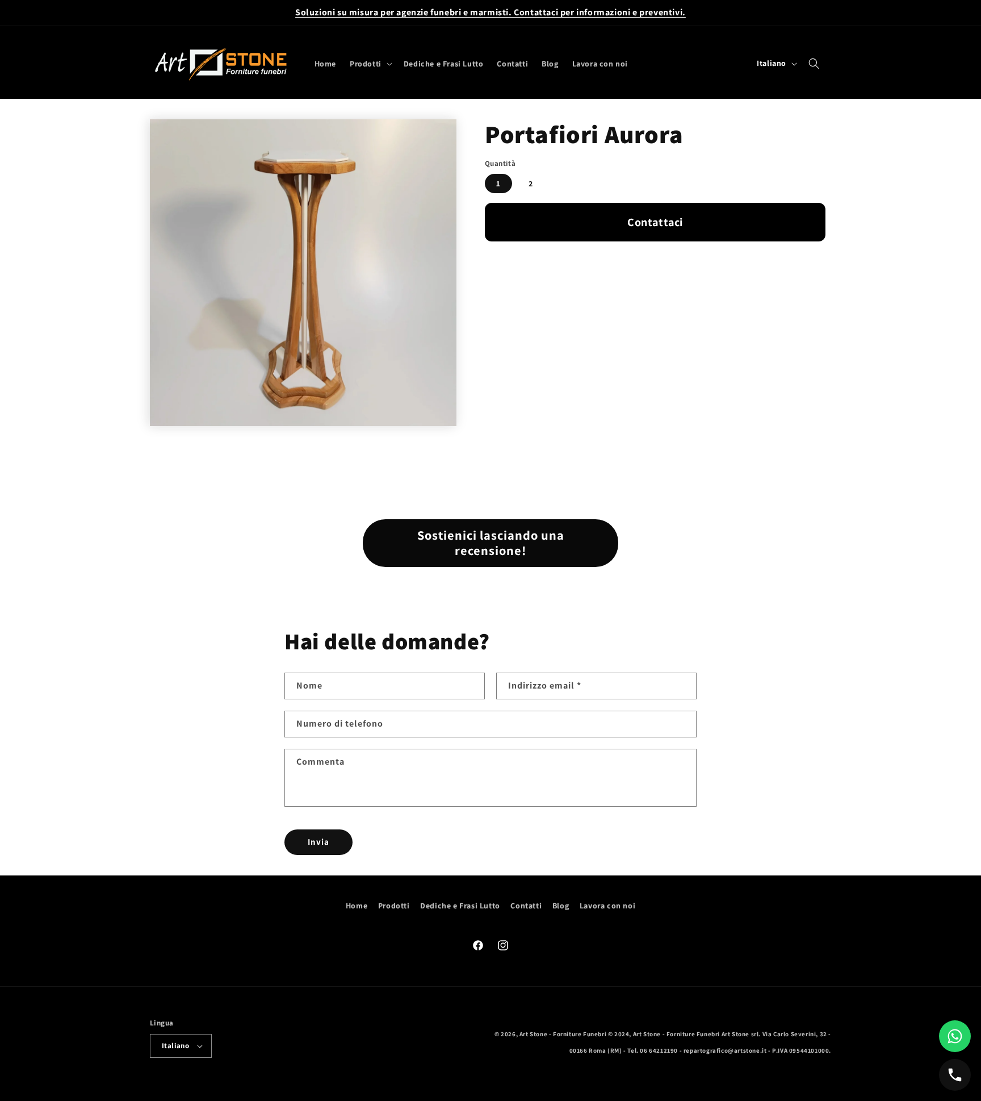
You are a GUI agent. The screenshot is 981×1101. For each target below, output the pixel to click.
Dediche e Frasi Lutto (460, 905)
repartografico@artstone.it (725, 1050)
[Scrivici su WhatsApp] (955, 1036)
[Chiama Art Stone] (955, 1075)
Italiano (175, 1045)
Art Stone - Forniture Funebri (562, 1034)
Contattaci (655, 222)
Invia (318, 841)
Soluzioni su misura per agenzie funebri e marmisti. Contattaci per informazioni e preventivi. (490, 12)
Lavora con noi (607, 905)
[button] (370, 64)
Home (356, 905)
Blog (560, 905)
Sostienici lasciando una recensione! (490, 542)
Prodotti (394, 905)
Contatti (526, 905)
